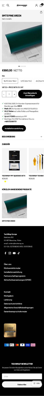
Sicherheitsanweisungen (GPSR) (17, 280)
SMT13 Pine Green (8, 221)
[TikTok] (18, 253)
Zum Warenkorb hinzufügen (30, 94)
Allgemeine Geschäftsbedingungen (18, 307)
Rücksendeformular (12, 268)
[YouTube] (14, 253)
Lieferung (8, 299)
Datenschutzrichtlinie (13, 303)
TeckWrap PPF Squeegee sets (13, 176)
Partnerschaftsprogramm (14, 276)
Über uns (7, 264)
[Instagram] (9, 253)
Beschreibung (8, 136)
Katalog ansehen (3, 5)
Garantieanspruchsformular (15, 311)
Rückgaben (8, 296)
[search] (8, 5)
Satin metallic (7, 19)
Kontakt (7, 292)
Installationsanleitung (14, 128)
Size (3, 76)
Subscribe (22, 384)
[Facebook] (5, 253)
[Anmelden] (36, 5)
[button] (40, 12)
